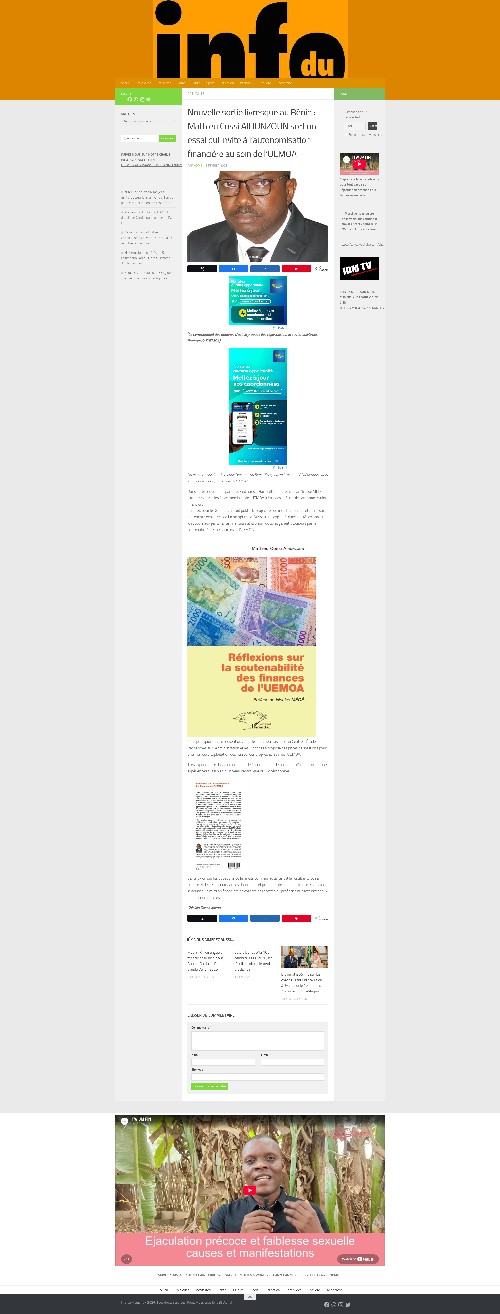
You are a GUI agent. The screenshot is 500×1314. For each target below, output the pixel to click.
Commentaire (201, 1027)
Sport (210, 83)
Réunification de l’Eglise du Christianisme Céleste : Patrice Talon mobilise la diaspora (146, 237)
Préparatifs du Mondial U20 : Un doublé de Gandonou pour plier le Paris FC (148, 217)
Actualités (163, 83)
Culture (195, 83)
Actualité (196, 94)
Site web (197, 1069)
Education (227, 83)
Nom (195, 1055)
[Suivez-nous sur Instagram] (142, 99)
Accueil (126, 83)
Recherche (284, 83)
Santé (180, 83)
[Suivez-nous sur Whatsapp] (136, 99)
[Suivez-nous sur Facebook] (129, 99)
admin (198, 165)
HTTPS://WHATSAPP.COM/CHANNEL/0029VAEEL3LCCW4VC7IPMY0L (171, 165)
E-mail (266, 1055)
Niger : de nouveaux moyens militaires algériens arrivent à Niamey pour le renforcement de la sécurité (147, 197)
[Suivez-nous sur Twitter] (148, 99)
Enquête (265, 83)
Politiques (144, 83)
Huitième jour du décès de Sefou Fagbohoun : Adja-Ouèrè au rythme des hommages (145, 258)
